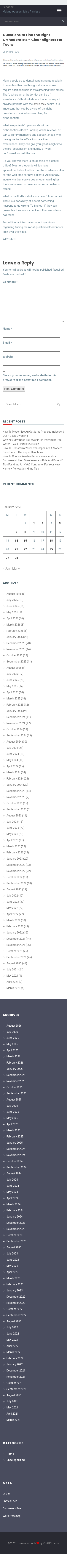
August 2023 (14, 815)
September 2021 (16, 957)
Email (7, 342)
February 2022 (15, 926)
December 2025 (16, 643)
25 (51, 549)
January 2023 (15, 858)
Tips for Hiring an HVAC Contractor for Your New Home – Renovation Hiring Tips (31, 466)
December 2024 (16, 717)
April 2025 (12, 692)
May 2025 (12, 686)
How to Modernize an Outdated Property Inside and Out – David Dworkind (33, 433)
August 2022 (14, 889)
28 (16, 557)
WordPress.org (11, 1515)
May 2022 (12, 907)
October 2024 (15, 729)
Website (8, 356)
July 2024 (12, 747)
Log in (6, 1493)
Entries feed (10, 1501)
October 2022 (15, 877)
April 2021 (12, 981)
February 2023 (15, 852)
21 (16, 549)
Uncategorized (16, 1459)
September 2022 (16, 883)
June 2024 (13, 753)
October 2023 (15, 803)
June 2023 (13, 827)
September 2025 (16, 661)
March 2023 (13, 846)
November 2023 (16, 797)
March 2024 (13, 772)
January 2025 (15, 710)
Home (10, 1453)
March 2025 (13, 698)
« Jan (6, 568)
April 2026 (12, 618)
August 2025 (14, 667)
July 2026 (12, 599)
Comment (10, 281)
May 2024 (12, 760)
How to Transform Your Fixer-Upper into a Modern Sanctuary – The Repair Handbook (32, 450)
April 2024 (12, 766)
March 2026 (13, 624)
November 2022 (16, 870)
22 (25, 549)
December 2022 (16, 864)
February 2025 (15, 704)
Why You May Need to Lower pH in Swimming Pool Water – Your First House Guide (32, 441)
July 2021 (12, 969)
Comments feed (12, 1508)
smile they (40, 104)
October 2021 (15, 951)
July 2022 (12, 895)
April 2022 (12, 914)
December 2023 (16, 790)
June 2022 (13, 901)
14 (16, 540)
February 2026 (15, 630)
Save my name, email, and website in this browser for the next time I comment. (29, 378)
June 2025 (13, 680)
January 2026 (15, 636)
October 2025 (15, 655)
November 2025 (16, 649)
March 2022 (13, 920)
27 (7, 557)
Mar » (16, 568)
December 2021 (16, 938)
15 (25, 540)
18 (51, 540)
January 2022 (15, 932)
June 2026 (13, 606)
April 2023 (12, 840)
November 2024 (16, 723)
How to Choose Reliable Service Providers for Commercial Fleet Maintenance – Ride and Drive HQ (33, 458)
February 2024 (15, 778)
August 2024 (14, 741)
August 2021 (14, 963)
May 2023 (12, 834)
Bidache (8, 7)
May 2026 (12, 612)
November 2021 (16, 944)
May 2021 (12, 975)
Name (7, 328)
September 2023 (16, 809)
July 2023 (12, 821)
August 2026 (14, 593)
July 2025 (12, 673)
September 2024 (16, 735)
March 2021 (13, 987)
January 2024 (15, 784)
